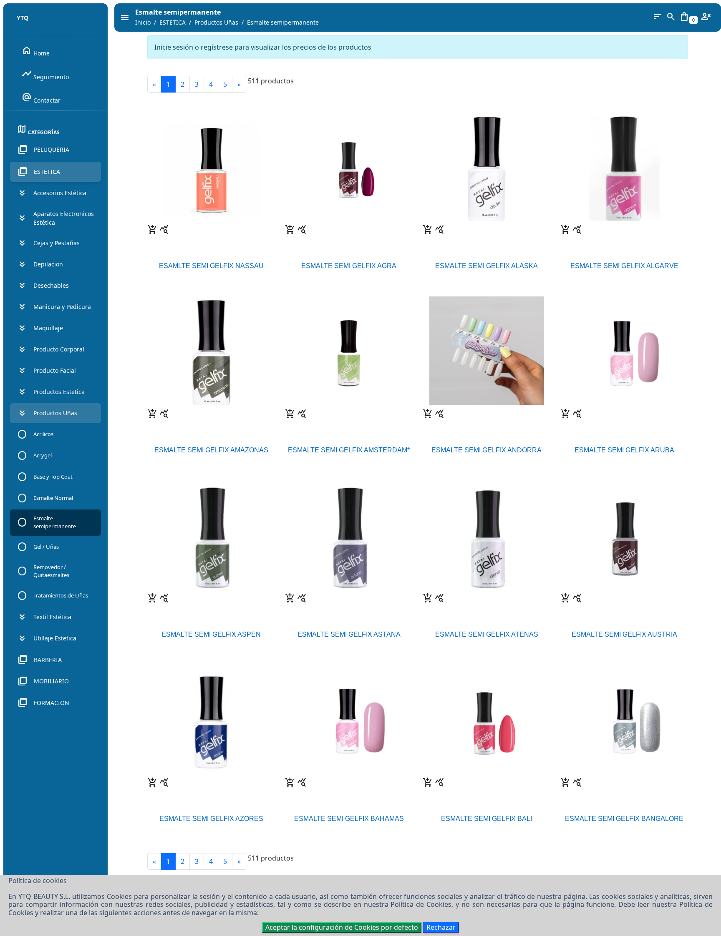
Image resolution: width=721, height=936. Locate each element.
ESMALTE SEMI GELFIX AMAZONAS (211, 450)
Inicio (143, 22)
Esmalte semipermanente (283, 22)
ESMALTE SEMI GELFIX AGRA (348, 265)
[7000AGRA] (349, 166)
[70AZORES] (211, 718)
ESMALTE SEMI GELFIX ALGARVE (624, 265)
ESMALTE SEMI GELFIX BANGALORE (624, 818)
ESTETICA (172, 22)
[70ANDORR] (486, 350)
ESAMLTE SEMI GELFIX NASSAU (211, 265)
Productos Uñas (216, 22)
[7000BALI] (486, 718)
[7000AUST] (624, 534)
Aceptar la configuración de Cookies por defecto (341, 927)
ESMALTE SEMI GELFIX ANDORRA (486, 450)
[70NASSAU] (211, 166)
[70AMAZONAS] (211, 350)
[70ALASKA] (486, 166)
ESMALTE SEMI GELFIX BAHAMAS (349, 818)
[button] (55, 150)
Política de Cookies (421, 904)
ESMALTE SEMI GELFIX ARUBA (624, 450)
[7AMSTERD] (349, 350)
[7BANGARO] (624, 718)
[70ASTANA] (349, 534)
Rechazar (441, 927)
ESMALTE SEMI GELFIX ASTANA (349, 634)
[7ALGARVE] (624, 166)
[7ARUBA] (624, 350)
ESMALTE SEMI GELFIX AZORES (211, 818)
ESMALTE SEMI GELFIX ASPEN (211, 634)
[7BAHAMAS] (349, 718)
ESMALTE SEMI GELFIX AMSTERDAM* (349, 450)
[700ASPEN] (211, 534)
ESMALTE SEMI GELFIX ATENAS (486, 634)
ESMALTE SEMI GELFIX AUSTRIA (624, 634)
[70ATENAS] (486, 534)
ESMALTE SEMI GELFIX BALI (486, 818)
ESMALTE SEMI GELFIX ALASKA (486, 265)
